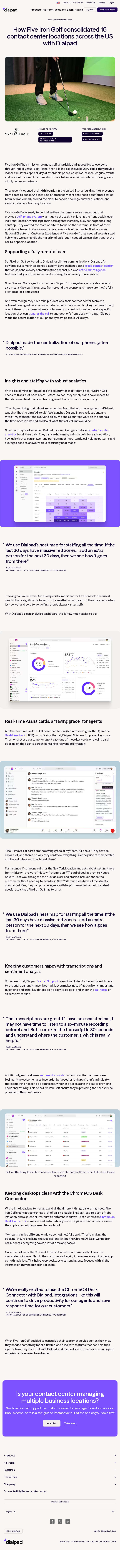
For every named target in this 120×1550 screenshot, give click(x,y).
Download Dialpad (60, 1502)
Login (111, 2)
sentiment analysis (52, 1075)
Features (9, 1469)
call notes (101, 990)
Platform (9, 1462)
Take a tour (70, 1423)
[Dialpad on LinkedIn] (67, 1521)
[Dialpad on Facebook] (52, 1521)
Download (90, 2)
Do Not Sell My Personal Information (25, 1491)
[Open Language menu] (58, 2)
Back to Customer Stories (60, 20)
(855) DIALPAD (13, 1531)
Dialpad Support (47, 981)
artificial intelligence (92, 270)
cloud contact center (99, 266)
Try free (89, 9)
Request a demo (107, 9)
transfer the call (38, 313)
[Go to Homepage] (13, 9)
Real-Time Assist (16, 735)
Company (9, 1484)
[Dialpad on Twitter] (60, 1521)
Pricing (79, 9)
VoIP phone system (29, 216)
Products (9, 1455)
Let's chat (51, 1423)
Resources (10, 1477)
